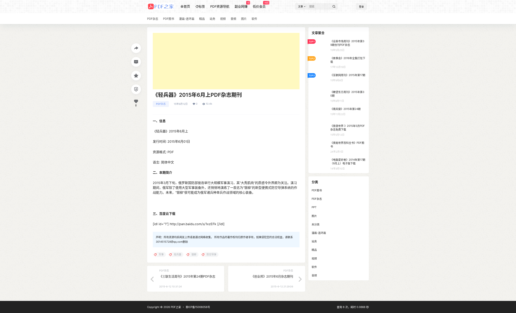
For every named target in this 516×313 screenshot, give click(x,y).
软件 (314, 266)
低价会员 (259, 5)
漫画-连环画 (319, 232)
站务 (314, 241)
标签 (202, 6)
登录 (361, 6)
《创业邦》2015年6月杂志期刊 (272, 276)
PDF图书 (317, 190)
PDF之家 (175, 307)
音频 (314, 275)
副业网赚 (241, 5)
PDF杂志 (161, 103)
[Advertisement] (226, 61)
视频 (314, 258)
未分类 (315, 224)
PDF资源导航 (219, 6)
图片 (314, 215)
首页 (187, 6)
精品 (314, 249)
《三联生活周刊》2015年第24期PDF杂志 (187, 276)
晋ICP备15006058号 (198, 307)
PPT (314, 207)
